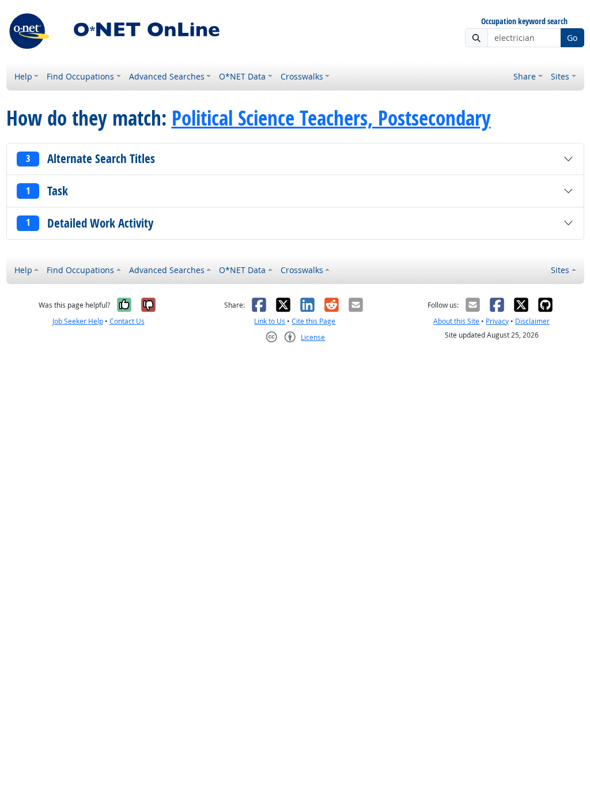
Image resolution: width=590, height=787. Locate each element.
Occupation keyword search (524, 22)
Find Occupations (80, 76)
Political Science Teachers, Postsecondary (331, 118)
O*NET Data (242, 76)
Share (524, 76)
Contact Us (127, 321)
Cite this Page (313, 321)
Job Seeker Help (77, 321)
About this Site (456, 321)
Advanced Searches (167, 76)
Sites (560, 76)
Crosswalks (302, 76)
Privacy (497, 321)
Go (572, 37)
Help (23, 76)
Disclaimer (532, 321)
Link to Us (269, 321)
